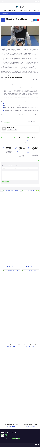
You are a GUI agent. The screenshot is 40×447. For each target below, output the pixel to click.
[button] (36, 10)
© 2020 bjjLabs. (3, 444)
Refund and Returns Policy (27, 444)
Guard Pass (8, 122)
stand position (36, 121)
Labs (6, 23)
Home (5, 10)
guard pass (31, 121)
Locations (20, 10)
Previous (18, 134)
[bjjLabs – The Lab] (20, 6)
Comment (4, 172)
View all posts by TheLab (12, 129)
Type (25, 10)
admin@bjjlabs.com (16, 438)
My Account (14, 10)
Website (28, 168)
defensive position (4, 52)
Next (22, 134)
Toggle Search (5, 13)
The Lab (9, 10)
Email (15, 168)
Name (4, 168)
